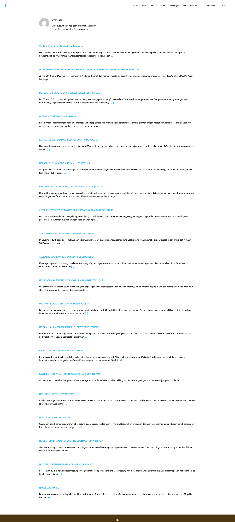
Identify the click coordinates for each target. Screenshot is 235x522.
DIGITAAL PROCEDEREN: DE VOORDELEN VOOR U (64, 303)
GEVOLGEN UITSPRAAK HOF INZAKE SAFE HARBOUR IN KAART (70, 374)
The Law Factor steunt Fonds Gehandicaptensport (62, 46)
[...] (112, 55)
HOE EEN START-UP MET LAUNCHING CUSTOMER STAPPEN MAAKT (72, 441)
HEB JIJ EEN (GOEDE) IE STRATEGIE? (56, 394)
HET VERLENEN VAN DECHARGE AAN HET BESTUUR (64, 163)
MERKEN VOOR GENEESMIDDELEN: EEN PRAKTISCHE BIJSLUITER (71, 186)
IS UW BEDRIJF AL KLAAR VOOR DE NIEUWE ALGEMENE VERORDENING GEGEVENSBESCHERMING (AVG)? (90, 69)
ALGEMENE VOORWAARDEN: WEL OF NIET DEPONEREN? (67, 257)
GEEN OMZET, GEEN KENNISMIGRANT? (58, 116)
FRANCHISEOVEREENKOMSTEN (54, 417)
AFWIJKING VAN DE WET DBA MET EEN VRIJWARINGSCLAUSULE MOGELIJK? (76, 210)
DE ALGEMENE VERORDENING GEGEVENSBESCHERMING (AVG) (70, 93)
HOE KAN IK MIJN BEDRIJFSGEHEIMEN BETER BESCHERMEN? (69, 327)
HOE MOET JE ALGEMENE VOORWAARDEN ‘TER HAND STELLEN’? (71, 280)
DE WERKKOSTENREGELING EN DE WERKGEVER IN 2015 (66, 464)
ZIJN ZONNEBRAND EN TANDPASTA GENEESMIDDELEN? (66, 233)
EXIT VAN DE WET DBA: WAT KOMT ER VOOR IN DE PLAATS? (68, 139)
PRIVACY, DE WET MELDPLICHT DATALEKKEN (61, 350)
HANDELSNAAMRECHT (50, 487)
